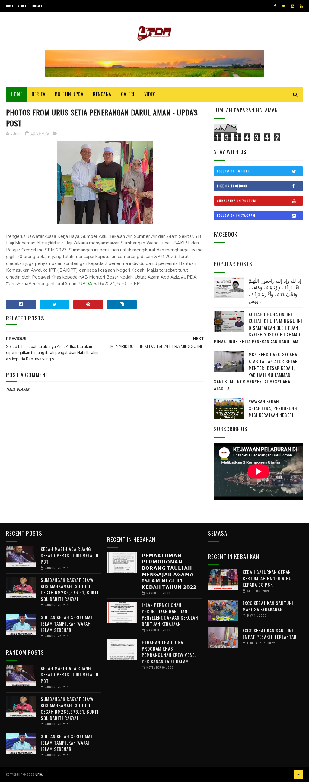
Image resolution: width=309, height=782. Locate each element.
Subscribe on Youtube (237, 200)
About (22, 6)
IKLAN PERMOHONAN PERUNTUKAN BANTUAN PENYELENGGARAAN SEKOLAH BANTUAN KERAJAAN (170, 614)
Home (9, 6)
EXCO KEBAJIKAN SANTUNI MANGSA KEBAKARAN (268, 606)
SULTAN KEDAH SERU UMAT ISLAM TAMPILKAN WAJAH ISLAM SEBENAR (67, 623)
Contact (36, 6)
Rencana (102, 94)
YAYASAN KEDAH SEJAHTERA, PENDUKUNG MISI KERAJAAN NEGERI (273, 408)
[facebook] (275, 6)
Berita (38, 94)
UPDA (85, 284)
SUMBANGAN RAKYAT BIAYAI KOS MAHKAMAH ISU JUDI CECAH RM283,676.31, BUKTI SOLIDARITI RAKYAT (70, 589)
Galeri (128, 94)
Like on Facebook (232, 186)
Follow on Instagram (236, 215)
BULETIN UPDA (69, 94)
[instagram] (292, 6)
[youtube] (301, 6)
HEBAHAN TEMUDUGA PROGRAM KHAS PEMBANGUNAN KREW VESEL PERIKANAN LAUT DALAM (169, 651)
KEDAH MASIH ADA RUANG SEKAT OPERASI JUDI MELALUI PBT (70, 555)
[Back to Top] (298, 774)
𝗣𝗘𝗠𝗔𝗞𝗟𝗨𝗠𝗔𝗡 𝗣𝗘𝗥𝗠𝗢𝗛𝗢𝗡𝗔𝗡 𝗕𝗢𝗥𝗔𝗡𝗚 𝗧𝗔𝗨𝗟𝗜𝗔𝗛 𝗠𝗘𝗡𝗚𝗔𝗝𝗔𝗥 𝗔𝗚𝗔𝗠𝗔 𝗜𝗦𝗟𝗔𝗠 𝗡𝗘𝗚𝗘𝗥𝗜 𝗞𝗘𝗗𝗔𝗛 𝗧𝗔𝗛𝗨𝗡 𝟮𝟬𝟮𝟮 (169, 571)
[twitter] (283, 6)
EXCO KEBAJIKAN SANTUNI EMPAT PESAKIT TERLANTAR (270, 633)
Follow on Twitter (233, 171)
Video (150, 94)
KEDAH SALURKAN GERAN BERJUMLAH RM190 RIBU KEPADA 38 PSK (267, 578)
